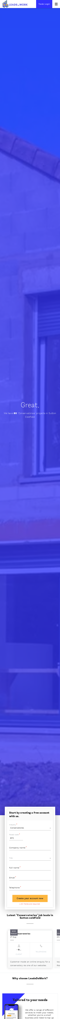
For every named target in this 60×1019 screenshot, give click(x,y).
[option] (30, 949)
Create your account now (30, 898)
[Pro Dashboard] (15, 4)
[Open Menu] (56, 4)
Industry (12, 825)
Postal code (14, 835)
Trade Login (44, 4)
